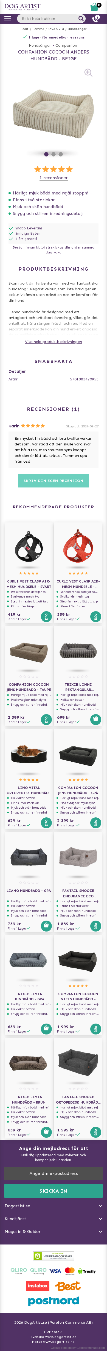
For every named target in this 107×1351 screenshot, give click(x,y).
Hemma (38, 29)
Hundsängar (77, 29)
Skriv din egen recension (53, 480)
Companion (66, 45)
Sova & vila (56, 29)
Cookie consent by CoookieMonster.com (78, 1347)
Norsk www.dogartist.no (53, 1342)
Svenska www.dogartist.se (53, 1337)
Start (25, 29)
